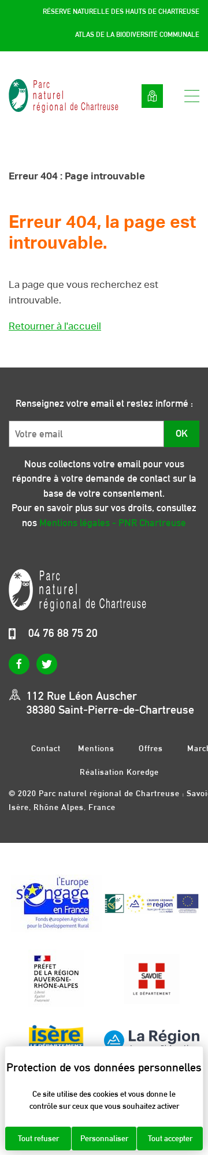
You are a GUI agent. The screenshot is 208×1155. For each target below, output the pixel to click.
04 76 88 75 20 (63, 633)
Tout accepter (170, 1138)
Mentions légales (96, 748)
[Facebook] (19, 664)
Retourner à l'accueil (55, 326)
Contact (46, 748)
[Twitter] (46, 664)
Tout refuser (38, 1138)
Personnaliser (104, 1138)
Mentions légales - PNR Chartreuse (112, 522)
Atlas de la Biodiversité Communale (137, 35)
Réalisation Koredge (119, 772)
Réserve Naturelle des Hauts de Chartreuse (121, 11)
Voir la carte (152, 96)
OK (182, 433)
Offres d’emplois (151, 748)
